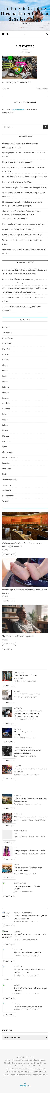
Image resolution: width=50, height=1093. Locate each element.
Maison (5, 430)
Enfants (5, 376)
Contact (45, 1075)
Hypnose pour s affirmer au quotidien (17, 162)
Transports (6, 485)
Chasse (5, 365)
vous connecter (18, 110)
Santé (4, 474)
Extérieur (6, 387)
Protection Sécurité (9, 457)
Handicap (6, 403)
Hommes (6, 409)
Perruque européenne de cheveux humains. (29, 851)
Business (5, 354)
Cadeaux (5, 360)
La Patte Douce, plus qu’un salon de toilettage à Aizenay (24, 187)
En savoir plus (8, 554)
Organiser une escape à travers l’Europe (18, 229)
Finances (5, 398)
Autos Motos (7, 338)
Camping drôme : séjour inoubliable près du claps (22, 235)
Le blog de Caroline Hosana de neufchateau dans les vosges (25, 14)
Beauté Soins (7, 343)
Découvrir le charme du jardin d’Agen (17, 182)
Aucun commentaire (29, 681)
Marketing (6, 441)
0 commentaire (42, 88)
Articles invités (37, 1075)
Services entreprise (9, 479)
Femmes (5, 392)
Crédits (5, 370)
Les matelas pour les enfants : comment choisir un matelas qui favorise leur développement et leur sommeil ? (28, 713)
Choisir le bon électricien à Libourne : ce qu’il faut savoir (24, 176)
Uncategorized (8, 496)
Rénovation (6, 468)
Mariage (5, 436)
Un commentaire (25, 892)
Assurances (6, 332)
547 (8, 649)
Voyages (5, 501)
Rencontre (6, 463)
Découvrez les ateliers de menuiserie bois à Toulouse (23, 224)
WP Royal (30, 1057)
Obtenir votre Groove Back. (24, 834)
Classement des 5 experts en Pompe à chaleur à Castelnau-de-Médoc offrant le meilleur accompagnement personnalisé (21, 214)
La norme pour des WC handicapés (27, 694)
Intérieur (5, 414)
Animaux (6, 327)
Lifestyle (5, 419)
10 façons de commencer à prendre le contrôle (31, 817)
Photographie (7, 452)
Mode (4, 447)
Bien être (6, 349)
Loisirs (5, 425)
